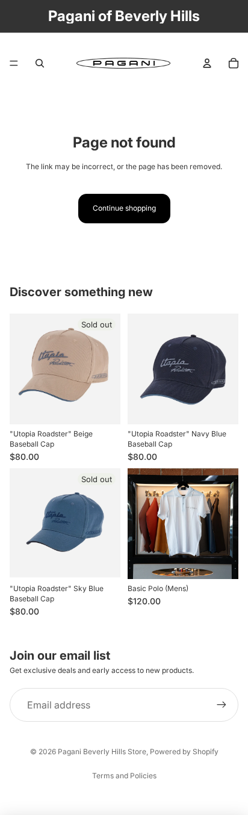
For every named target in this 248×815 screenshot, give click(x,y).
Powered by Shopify (184, 751)
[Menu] (14, 63)
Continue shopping (124, 207)
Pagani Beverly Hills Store (102, 751)
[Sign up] (221, 704)
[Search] (39, 63)
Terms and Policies (124, 775)
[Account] (207, 63)
